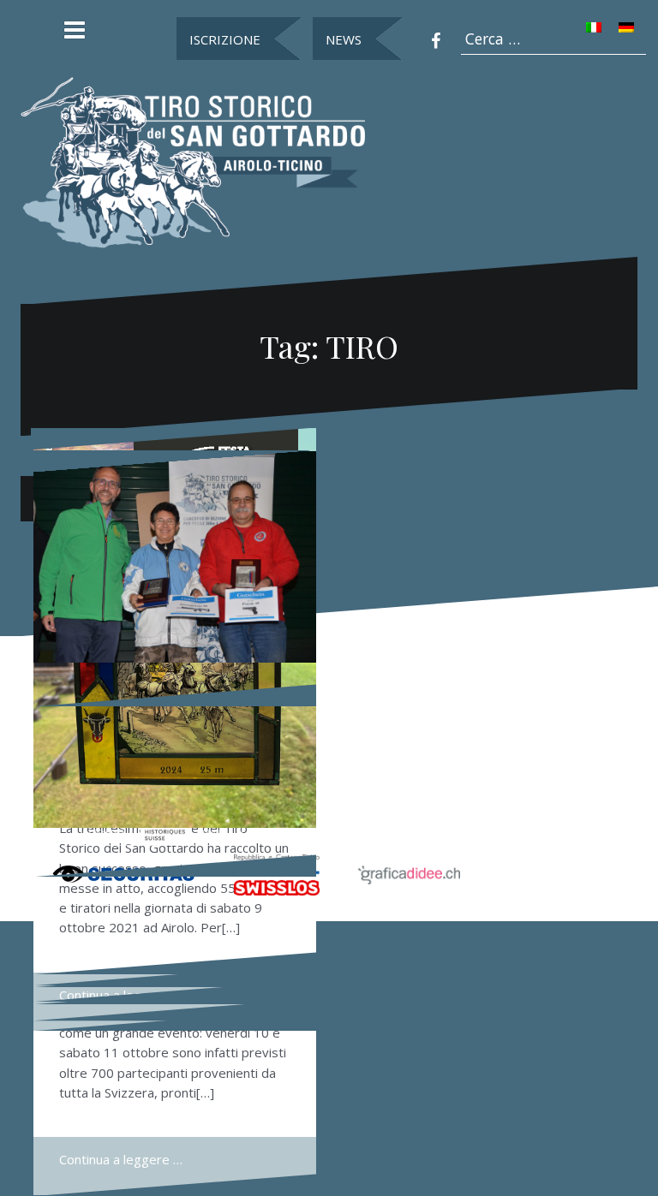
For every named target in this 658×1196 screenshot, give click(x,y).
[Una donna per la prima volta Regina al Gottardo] (174, 557)
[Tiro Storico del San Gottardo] (193, 161)
